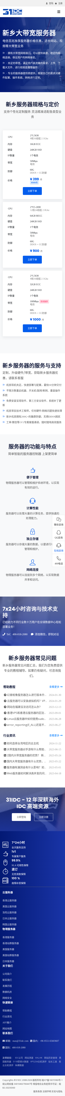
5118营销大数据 (20, 1061)
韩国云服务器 (9, 924)
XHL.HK (38, 1057)
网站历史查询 (50, 1057)
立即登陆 (21, 817)
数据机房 (7, 992)
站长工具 (52, 1061)
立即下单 (32, 191)
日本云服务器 (9, 918)
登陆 (51, 3)
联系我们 (7, 980)
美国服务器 (8, 949)
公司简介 (7, 974)
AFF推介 (7, 1022)
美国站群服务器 (10, 955)
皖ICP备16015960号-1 (52, 1080)
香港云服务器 (9, 900)
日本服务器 (8, 961)
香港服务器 (8, 937)
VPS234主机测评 (38, 1061)
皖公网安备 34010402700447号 (17, 1083)
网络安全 (7, 998)
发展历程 (7, 986)
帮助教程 (7, 1010)
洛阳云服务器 (9, 912)
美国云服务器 (9, 906)
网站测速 (29, 1057)
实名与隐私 (57, 1091)
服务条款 (37, 1091)
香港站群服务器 (10, 943)
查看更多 (54, 687)
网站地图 (7, 1028)
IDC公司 (19, 1057)
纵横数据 (19, 1065)
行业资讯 (7, 1016)
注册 (60, 3)
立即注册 (43, 817)
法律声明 (46, 1091)
